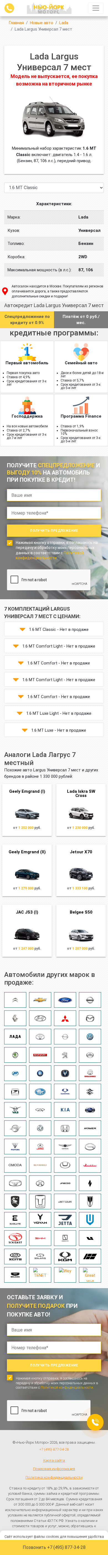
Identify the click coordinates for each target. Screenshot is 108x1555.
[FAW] (40, 1091)
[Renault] (15, 1018)
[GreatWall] (90, 1055)
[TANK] (40, 1201)
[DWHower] (90, 1128)
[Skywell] (90, 1220)
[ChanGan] (65, 1073)
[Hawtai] (65, 1165)
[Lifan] (15, 1073)
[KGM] (65, 1256)
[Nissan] (90, 1000)
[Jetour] (65, 1201)
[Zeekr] (65, 1238)
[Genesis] (65, 1146)
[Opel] (65, 1036)
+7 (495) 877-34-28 (54, 1449)
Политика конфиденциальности (54, 1477)
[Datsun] (90, 1110)
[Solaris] (40, 1256)
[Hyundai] (40, 1018)
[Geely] (40, 1073)
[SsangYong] (65, 1091)
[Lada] (15, 1036)
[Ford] (65, 1000)
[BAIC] (40, 1183)
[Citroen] (15, 1000)
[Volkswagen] (90, 1036)
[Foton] (15, 1146)
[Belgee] (15, 1275)
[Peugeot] (65, 1055)
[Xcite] (15, 1256)
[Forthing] (15, 1201)
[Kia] (65, 1110)
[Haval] (40, 1055)
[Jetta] (65, 1220)
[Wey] (65, 1275)
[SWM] (40, 1238)
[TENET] (40, 1275)
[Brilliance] (90, 1073)
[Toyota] (40, 1036)
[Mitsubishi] (65, 1018)
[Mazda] (90, 1018)
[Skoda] (15, 1055)
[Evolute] (15, 1220)
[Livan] (90, 1183)
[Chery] (40, 1110)
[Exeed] (40, 1165)
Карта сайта (54, 1460)
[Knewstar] (90, 1256)
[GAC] (90, 1146)
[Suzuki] (90, 1091)
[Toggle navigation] (96, 8)
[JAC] (40, 1146)
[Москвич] (90, 1165)
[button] (22, 629)
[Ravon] (15, 1128)
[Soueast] (15, 1238)
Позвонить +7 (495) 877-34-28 (54, 1547)
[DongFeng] (40, 1128)
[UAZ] (15, 1110)
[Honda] (65, 1128)
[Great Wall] (90, 1275)
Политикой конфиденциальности (67, 1387)
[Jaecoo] (65, 1183)
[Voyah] (40, 1220)
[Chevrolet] (40, 1000)
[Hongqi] (90, 1201)
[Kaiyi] (15, 1183)
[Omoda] (15, 1165)
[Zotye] (15, 1091)
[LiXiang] (90, 1238)
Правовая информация (54, 1468)
